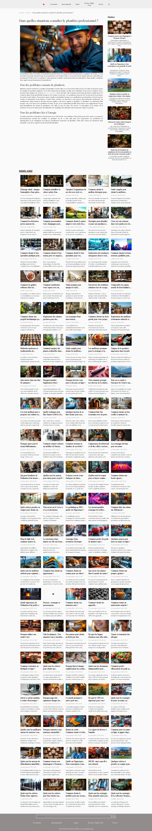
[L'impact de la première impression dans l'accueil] (121, 339)
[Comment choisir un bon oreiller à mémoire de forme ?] (121, 403)
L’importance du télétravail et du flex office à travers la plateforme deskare (98, 446)
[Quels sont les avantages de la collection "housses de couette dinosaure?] (121, 784)
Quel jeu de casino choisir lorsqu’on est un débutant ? (119, 123)
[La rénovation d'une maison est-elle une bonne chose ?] (53, 530)
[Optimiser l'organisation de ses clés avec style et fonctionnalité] (76, 181)
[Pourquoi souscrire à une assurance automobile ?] (53, 721)
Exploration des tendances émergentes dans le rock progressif (98, 255)
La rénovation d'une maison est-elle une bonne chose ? (53, 541)
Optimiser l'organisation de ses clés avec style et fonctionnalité (76, 192)
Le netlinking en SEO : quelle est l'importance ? (75, 508)
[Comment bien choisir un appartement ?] (53, 562)
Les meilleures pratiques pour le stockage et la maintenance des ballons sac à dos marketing (97, 352)
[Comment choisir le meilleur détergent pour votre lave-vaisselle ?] (98, 181)
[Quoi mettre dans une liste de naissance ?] (30, 371)
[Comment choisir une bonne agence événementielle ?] (121, 467)
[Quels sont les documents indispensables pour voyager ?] (98, 657)
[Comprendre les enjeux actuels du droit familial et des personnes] (121, 276)
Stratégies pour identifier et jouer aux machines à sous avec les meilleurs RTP (97, 225)
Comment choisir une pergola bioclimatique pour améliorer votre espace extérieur (30, 320)
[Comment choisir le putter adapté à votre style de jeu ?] (76, 212)
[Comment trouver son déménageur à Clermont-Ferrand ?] (119, 27)
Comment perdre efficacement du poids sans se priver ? (121, 669)
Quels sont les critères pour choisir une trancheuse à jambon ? (51, 669)
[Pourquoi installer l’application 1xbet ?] (53, 371)
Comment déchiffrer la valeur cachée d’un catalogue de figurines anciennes (51, 193)
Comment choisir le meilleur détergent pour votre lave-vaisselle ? (97, 192)
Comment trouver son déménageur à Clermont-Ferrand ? (119, 37)
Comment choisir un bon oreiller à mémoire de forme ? (120, 414)
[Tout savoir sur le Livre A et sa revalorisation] (53, 498)
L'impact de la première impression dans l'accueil (120, 349)
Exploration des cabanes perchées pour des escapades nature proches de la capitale (52, 320)
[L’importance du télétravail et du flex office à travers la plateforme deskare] (98, 435)
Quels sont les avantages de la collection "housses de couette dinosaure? (120, 796)
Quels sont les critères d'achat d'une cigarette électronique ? (28, 796)
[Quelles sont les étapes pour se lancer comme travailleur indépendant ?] (98, 467)
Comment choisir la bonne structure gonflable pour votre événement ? (121, 255)
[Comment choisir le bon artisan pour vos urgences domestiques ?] (53, 244)
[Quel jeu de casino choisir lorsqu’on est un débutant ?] (119, 113)
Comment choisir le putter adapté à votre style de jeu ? (76, 224)
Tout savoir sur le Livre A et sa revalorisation (53, 508)
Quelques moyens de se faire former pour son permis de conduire (75, 414)
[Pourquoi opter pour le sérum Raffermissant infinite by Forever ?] (30, 435)
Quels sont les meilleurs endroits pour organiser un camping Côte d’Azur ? (30, 573)
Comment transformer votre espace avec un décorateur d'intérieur (51, 287)
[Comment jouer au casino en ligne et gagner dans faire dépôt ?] (121, 721)
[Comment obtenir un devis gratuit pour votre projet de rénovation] (98, 308)
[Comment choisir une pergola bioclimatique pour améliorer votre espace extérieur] (30, 308)
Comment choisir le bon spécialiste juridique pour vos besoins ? (29, 255)
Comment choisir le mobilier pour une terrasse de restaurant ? (76, 796)
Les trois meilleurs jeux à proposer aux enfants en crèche (30, 414)
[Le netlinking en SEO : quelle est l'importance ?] (76, 498)
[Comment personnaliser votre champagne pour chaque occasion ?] (53, 212)
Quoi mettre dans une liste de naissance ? (30, 381)
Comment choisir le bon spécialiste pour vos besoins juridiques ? (75, 255)
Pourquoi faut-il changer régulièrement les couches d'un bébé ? (75, 669)
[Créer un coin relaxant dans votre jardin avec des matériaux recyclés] (121, 212)
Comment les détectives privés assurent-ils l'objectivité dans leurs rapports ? (29, 225)
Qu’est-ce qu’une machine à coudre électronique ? (30, 699)
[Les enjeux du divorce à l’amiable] (98, 721)
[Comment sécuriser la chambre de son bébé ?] (76, 435)
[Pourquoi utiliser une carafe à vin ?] (30, 625)
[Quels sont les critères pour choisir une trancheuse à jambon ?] (53, 657)
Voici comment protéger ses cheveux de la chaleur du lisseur (98, 383)
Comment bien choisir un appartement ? (52, 572)
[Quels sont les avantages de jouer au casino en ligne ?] (121, 689)
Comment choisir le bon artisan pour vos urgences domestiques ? (52, 255)
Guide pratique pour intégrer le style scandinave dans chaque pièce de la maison (75, 289)
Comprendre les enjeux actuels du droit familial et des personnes (121, 287)
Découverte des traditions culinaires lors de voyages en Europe (98, 287)
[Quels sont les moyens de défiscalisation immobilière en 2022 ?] (30, 753)
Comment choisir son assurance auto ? (74, 603)
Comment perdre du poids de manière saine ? (98, 540)
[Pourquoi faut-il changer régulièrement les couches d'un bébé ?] (76, 657)
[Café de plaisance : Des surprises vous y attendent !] (53, 625)
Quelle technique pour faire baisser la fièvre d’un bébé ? (53, 414)
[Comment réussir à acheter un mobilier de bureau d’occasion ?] (53, 435)
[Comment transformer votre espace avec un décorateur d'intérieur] (53, 276)
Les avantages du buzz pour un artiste (119, 445)
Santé (78, 4)
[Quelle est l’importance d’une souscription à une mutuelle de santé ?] (119, 55)
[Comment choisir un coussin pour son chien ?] (76, 562)
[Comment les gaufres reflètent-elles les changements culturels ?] (30, 276)
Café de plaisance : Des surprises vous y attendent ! (53, 637)
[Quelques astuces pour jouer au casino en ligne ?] (121, 530)
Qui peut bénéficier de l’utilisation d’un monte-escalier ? (29, 478)
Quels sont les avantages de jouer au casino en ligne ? (120, 700)
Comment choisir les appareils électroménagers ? (96, 605)
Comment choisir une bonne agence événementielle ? (119, 478)
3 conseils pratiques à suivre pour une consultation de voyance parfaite (75, 702)
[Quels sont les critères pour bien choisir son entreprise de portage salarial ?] (53, 784)
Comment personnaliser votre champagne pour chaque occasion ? (52, 224)
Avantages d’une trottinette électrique (74, 540)
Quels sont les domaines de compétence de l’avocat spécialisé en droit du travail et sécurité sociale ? (119, 152)
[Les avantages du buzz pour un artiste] (121, 435)
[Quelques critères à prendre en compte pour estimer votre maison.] (119, 85)
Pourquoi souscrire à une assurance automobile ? (52, 730)
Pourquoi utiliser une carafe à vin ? (28, 635)
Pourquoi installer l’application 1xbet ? (50, 381)
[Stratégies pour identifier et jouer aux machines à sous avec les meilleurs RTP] (98, 212)
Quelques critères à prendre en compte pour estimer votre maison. (119, 95)
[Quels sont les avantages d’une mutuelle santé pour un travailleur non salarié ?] (98, 784)
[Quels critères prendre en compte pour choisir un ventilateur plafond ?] (30, 498)
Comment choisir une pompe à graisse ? (119, 572)
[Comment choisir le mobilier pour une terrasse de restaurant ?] (76, 784)
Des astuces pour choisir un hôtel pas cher (75, 635)
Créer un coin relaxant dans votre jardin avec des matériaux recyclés (121, 224)
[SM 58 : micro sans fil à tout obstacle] (98, 753)
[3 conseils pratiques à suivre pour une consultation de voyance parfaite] (76, 689)
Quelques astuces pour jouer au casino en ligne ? (120, 540)
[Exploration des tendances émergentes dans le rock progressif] (98, 244)
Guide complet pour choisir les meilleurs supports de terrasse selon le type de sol (76, 352)
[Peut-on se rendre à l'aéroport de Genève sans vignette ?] (121, 371)
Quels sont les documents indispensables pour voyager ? (98, 669)
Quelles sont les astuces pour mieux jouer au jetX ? (53, 476)
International (66, 4)
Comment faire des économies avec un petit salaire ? (97, 414)
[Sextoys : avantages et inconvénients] (53, 594)
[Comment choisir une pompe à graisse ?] (121, 562)
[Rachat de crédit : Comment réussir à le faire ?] (76, 721)
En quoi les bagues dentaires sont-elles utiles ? (98, 637)
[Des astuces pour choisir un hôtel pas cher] (76, 625)
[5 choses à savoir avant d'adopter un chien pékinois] (76, 467)
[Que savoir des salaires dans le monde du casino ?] (98, 562)
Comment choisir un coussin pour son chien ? (75, 572)
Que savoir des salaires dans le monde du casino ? (98, 572)
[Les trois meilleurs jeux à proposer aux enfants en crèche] (30, 403)
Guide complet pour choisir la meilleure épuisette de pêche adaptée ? (118, 193)
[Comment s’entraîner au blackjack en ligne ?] (30, 657)
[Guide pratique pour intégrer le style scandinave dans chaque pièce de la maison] (76, 276)
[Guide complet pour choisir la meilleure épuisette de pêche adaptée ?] (121, 181)
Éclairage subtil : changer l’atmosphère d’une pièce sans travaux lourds (30, 192)
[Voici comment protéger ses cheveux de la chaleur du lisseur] (98, 371)
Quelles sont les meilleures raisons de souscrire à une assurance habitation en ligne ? (30, 733)
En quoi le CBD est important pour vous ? (96, 699)
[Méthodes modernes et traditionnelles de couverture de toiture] (30, 339)
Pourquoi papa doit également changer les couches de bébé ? (51, 700)
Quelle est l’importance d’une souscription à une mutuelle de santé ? (119, 66)
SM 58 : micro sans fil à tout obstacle (97, 762)
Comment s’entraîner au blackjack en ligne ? (29, 667)
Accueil (21, 13)
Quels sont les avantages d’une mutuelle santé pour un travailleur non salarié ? (98, 796)
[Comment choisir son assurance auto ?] (76, 594)
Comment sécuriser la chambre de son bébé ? (74, 445)
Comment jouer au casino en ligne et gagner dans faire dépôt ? (120, 732)
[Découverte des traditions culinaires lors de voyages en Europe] (98, 276)
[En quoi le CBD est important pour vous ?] (98, 689)
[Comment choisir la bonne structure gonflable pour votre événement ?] (121, 244)
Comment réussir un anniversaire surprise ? (119, 603)
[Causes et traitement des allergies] (121, 625)
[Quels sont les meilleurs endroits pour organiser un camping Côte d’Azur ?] (30, 562)
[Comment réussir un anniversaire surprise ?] (121, 594)
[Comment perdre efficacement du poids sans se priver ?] (121, 657)
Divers (101, 4)
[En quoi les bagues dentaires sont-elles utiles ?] (98, 625)
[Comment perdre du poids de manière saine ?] (98, 530)
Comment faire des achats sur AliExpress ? (121, 508)
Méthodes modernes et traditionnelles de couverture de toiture (29, 351)
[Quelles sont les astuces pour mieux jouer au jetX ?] (53, 467)
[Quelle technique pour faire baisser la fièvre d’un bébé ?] (53, 403)
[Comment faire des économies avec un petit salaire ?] (98, 403)
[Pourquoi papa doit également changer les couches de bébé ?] (53, 689)
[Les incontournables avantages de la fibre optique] (98, 498)
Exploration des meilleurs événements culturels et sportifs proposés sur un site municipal (121, 320)
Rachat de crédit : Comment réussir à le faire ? (76, 732)
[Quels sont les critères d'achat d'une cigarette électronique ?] (30, 784)
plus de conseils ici (50, 93)
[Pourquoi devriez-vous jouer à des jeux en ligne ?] (76, 371)
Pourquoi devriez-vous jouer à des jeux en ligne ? (76, 381)
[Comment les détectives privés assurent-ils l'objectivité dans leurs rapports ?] (30, 212)
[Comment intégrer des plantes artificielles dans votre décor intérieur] (53, 339)
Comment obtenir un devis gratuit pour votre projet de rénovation (98, 319)
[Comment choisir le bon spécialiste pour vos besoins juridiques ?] (76, 244)
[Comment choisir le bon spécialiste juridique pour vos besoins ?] (30, 244)
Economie (53, 4)
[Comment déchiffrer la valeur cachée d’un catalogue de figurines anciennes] (53, 181)
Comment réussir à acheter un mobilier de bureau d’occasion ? (53, 446)
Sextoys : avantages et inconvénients (51, 603)
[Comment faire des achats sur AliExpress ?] (121, 498)
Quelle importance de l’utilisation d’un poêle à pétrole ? (29, 605)
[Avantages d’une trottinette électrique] (76, 530)
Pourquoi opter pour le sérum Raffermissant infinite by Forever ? (29, 446)
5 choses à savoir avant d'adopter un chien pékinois (74, 478)
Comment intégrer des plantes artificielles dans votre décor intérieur (52, 351)
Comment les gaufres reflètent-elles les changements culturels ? (29, 287)
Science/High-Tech (89, 4)
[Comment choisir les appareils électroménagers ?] (98, 594)
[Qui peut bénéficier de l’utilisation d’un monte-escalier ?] (30, 467)
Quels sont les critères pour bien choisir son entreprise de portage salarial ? (51, 797)
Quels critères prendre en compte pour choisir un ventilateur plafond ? (30, 510)
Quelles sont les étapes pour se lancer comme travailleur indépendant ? (97, 478)
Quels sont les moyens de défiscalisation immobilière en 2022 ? (30, 764)
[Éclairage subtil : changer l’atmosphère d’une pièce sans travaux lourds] (30, 181)
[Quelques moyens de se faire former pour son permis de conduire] (76, 403)
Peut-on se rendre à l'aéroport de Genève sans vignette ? (121, 383)
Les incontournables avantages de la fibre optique (96, 510)
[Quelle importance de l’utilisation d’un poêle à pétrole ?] (30, 594)
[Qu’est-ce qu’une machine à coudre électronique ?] (30, 689)
